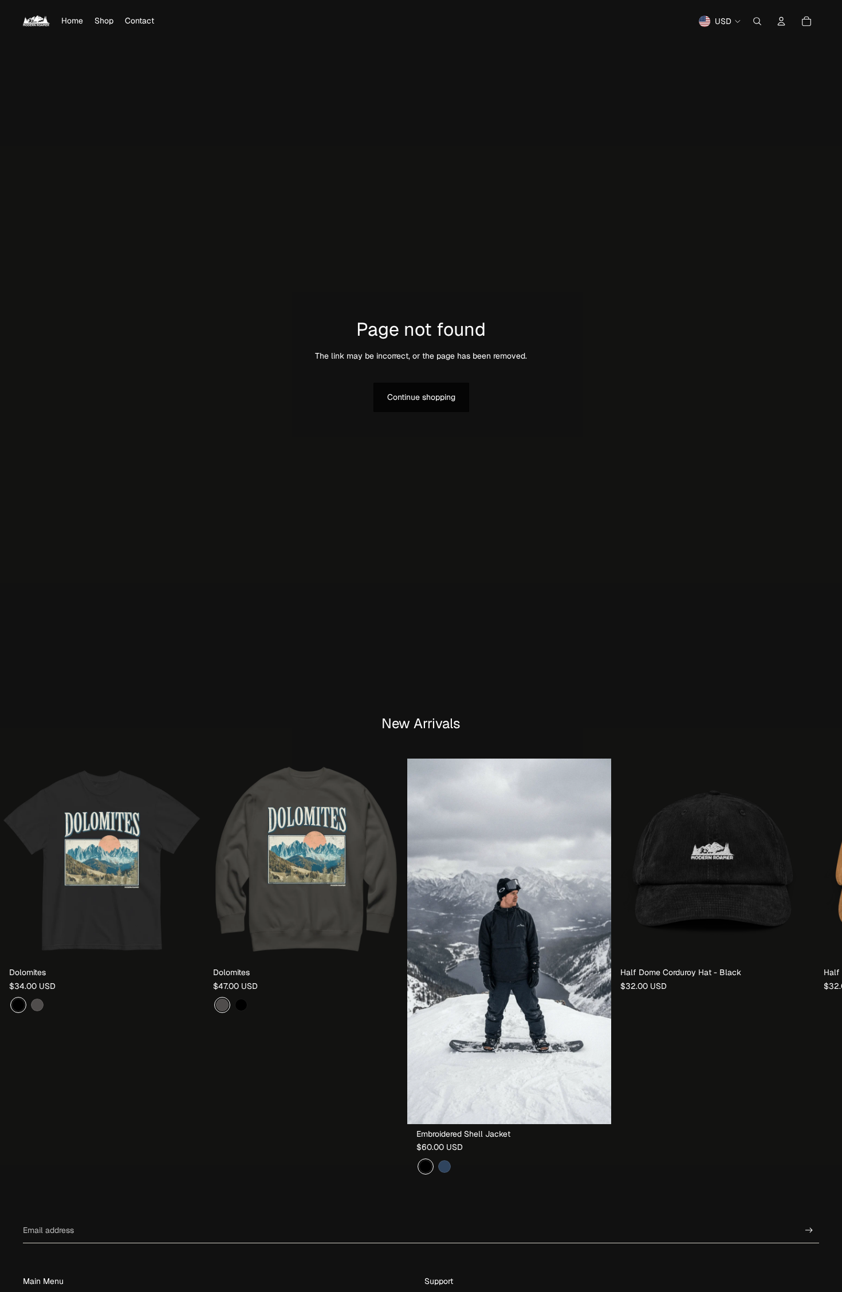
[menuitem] (72, 21)
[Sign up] (809, 1230)
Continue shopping (421, 397)
